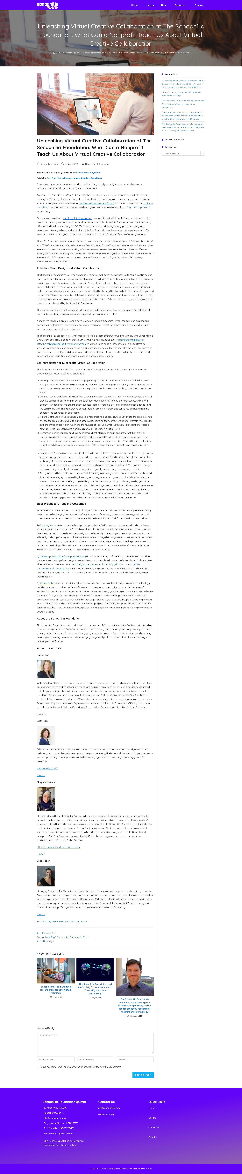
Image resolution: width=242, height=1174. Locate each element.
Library (152, 1117)
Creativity (46, 922)
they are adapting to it (138, 207)
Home (151, 1108)
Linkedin (41, 714)
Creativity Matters (48, 525)
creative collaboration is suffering (96, 203)
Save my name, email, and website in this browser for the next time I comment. (81, 1066)
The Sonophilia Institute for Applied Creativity (63, 556)
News (87, 164)
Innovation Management (88, 172)
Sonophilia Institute (49, 164)
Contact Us (154, 1127)
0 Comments (103, 164)
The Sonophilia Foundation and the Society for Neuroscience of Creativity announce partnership (95, 989)
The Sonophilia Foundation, (77, 218)
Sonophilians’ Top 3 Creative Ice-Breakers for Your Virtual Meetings (55, 989)
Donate (152, 1137)
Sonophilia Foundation (60, 922)
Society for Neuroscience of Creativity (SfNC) (97, 564)
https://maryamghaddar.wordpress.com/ (58, 847)
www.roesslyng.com (47, 768)
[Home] (54, 53)
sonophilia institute (79, 922)
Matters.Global (46, 583)
